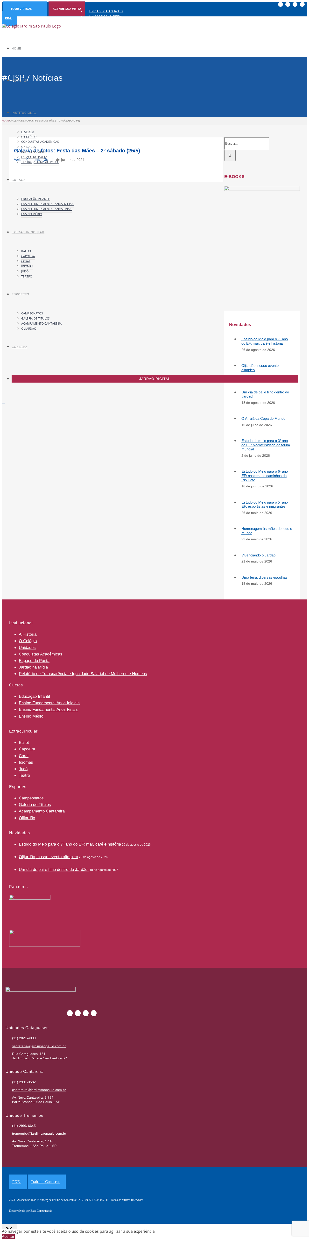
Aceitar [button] (8, 1236)
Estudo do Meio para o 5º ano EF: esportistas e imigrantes (264, 504)
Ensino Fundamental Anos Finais (48, 709)
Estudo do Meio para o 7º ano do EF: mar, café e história (264, 341)
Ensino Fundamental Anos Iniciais (49, 703)
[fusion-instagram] (112, 169)
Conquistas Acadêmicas (40, 654)
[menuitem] (129, 11)
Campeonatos (31, 798)
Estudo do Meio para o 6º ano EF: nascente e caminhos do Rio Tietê (264, 475)
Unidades (27, 647)
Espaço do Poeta (34, 660)
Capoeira (27, 749)
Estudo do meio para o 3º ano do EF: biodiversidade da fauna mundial (265, 445)
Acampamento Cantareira (42, 811)
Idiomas (26, 762)
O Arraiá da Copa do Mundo (263, 418)
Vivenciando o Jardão (258, 555)
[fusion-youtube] (120, 169)
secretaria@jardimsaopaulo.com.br (39, 1046)
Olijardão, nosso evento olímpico (48, 856)
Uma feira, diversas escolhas (264, 577)
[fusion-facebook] (104, 169)
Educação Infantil (34, 696)
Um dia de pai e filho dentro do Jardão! (54, 869)
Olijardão (27, 818)
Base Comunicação (41, 1210)
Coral (23, 756)
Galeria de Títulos (35, 804)
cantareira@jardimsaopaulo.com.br (39, 1090)
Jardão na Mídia (33, 667)
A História (27, 634)
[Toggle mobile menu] (3, 402)
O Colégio (28, 641)
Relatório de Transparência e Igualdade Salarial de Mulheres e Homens (83, 673)
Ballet (24, 742)
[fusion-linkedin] (127, 169)
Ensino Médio (31, 716)
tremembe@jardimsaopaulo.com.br (39, 1133)
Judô (23, 769)
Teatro (24, 775)
